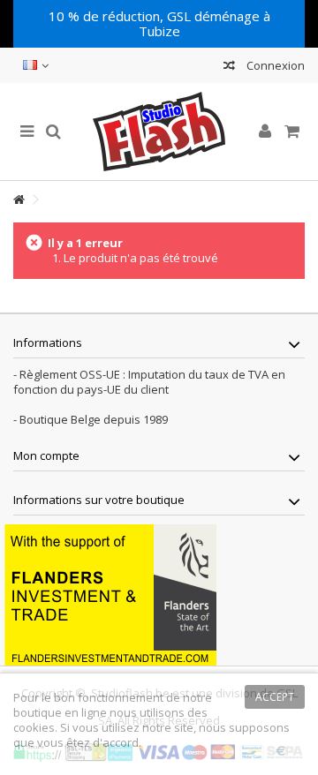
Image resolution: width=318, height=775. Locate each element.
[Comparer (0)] (229, 67)
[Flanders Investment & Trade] (110, 593)
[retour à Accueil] (18, 200)
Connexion (274, 65)
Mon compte (46, 455)
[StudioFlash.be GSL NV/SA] (159, 131)
